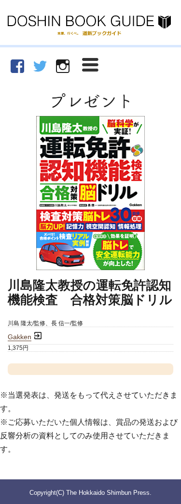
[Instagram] (62, 66)
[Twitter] (40, 66)
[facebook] (17, 66)
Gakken (19, 337)
